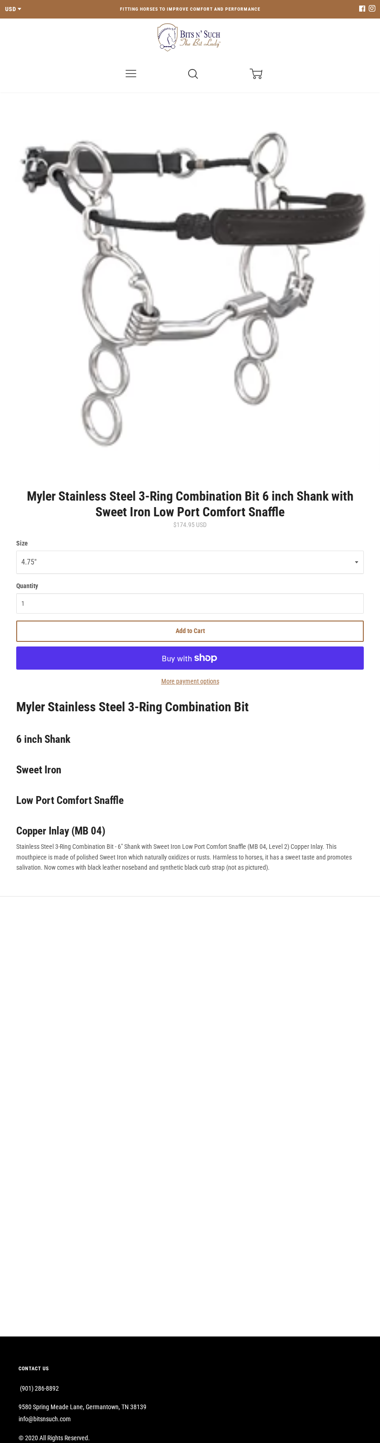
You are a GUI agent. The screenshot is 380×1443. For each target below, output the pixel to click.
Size (22, 543)
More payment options (190, 681)
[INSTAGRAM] (371, 9)
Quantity (27, 586)
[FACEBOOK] (362, 9)
